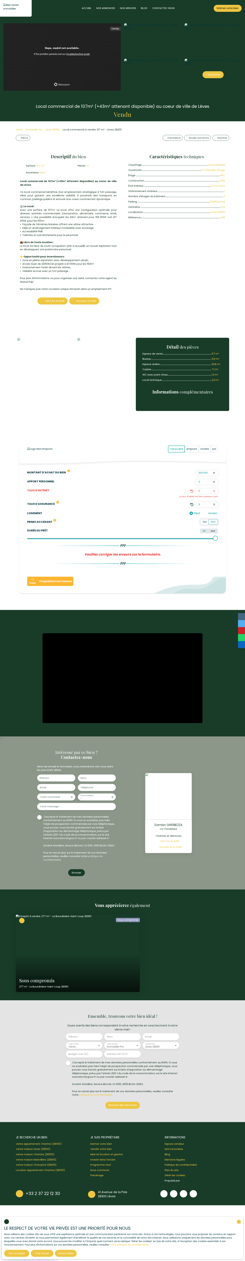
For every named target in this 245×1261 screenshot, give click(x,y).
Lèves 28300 (53, 129)
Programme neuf (100, 1164)
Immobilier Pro (34, 129)
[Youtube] (183, 1193)
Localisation (150, 1044)
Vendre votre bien (101, 1149)
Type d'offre (73, 1044)
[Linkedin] (193, 1193)
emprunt (191, 449)
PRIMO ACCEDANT (39, 522)
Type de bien (112, 1044)
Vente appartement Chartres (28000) (39, 1144)
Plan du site (171, 1170)
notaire (204, 449)
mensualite (176, 449)
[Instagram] (173, 1193)
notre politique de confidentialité (129, 1244)
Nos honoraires (174, 1149)
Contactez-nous (163, 8)
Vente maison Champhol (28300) (36, 1164)
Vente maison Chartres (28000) (35, 1154)
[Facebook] (164, 1193)
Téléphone (86, 787)
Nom (83, 777)
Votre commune (50, 796)
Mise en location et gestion (106, 1154)
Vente (19, 129)
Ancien (212, 513)
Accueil (86, 8)
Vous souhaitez (86, 795)
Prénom (44, 777)
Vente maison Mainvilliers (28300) (36, 1159)
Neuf (197, 513)
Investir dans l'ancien (103, 1159)
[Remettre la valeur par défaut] (191, 491)
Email (43, 787)
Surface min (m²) (117, 1054)
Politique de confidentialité (181, 1164)
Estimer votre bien (101, 1144)
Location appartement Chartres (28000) (40, 1170)
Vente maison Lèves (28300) (33, 1149)
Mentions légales (175, 1159)
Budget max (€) (78, 1054)
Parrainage (97, 1175)
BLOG (144, 8)
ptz (214, 449)
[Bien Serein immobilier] (16, 8)
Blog (167, 1154)
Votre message (49, 806)
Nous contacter (99, 1170)
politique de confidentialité (95, 1094)
